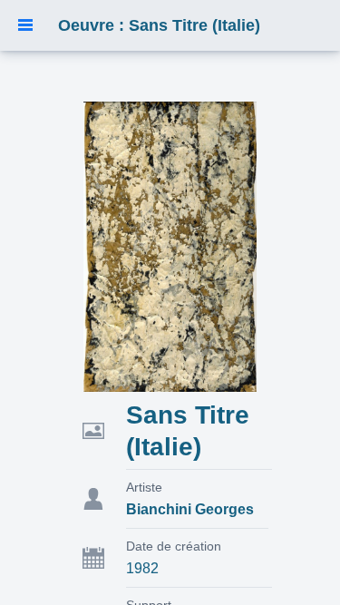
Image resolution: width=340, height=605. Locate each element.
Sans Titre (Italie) (187, 431)
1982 (142, 568)
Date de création (173, 546)
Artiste (144, 487)
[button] (25, 25)
